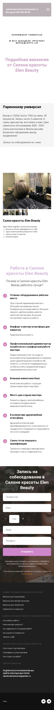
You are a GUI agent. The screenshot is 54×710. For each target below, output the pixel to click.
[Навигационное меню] (48, 10)
